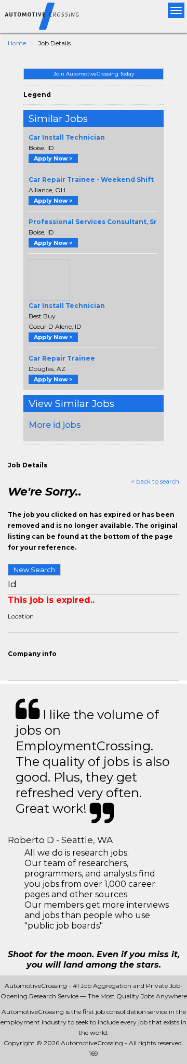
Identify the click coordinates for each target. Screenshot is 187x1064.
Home (17, 43)
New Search (34, 569)
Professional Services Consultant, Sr (93, 222)
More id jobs (55, 425)
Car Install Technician (67, 137)
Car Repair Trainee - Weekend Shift (91, 179)
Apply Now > (53, 158)
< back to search (155, 481)
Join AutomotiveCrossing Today (94, 73)
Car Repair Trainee (62, 358)
